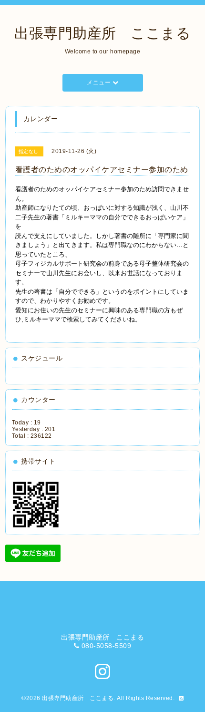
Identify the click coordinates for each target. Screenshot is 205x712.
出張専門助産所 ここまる (102, 33)
